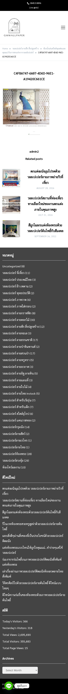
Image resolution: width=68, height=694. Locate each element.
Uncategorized (11, 266)
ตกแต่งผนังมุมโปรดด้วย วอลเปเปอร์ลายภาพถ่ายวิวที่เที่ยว (45, 177)
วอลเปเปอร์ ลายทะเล (14, 333)
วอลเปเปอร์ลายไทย (13, 447)
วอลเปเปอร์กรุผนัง (13, 427)
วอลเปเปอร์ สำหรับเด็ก (15, 407)
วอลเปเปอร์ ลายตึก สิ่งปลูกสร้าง (20, 326)
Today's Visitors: (12, 621)
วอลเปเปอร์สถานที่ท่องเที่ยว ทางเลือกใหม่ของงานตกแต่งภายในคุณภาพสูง (45, 204)
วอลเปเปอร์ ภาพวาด (14, 299)
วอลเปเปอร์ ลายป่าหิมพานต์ (18, 346)
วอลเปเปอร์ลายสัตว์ (13, 434)
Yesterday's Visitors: (15, 628)
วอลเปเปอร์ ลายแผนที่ (15, 380)
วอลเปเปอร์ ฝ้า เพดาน (15, 286)
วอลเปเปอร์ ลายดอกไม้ (15, 320)
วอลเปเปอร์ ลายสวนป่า (15, 353)
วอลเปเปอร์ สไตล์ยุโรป (15, 413)
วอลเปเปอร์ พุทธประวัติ (16, 293)
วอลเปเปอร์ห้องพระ (14, 454)
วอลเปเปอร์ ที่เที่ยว (13, 273)
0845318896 (35, 3)
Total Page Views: (13, 648)
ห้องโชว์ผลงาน (11, 467)
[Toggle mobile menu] (63, 27)
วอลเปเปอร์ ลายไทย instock (19, 393)
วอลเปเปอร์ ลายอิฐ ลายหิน (18, 373)
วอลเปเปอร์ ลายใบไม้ (14, 387)
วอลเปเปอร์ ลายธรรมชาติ (17, 340)
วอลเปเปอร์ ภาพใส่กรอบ (16, 306)
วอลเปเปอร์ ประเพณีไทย (17, 279)
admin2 (34, 151)
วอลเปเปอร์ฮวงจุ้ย (12, 460)
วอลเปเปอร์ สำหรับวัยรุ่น (16, 400)
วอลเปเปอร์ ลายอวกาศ (15, 366)
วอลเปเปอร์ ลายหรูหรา (16, 360)
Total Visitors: (11, 641)
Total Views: (10, 634)
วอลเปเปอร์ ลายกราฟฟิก (16, 313)
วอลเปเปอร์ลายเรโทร (15, 440)
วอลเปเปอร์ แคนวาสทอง (16, 420)
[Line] (9, 686)
